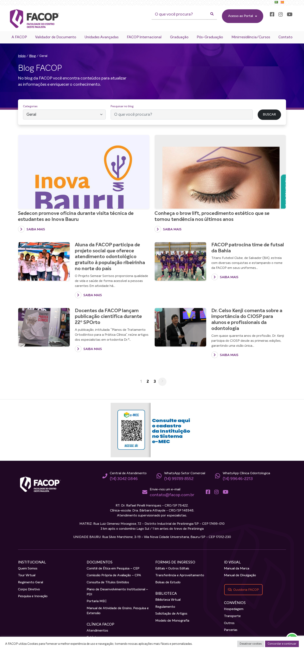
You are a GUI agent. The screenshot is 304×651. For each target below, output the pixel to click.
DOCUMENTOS (100, 562)
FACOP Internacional (144, 37)
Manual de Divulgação (240, 575)
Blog (32, 56)
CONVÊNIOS (235, 603)
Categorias (30, 106)
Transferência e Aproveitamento (179, 575)
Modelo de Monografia (172, 620)
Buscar (262, 106)
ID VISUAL (232, 562)
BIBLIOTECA (166, 594)
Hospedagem (233, 609)
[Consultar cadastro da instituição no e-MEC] (152, 430)
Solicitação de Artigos (171, 613)
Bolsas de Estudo (168, 582)
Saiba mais (35, 229)
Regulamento (165, 607)
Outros (229, 623)
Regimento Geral (30, 582)
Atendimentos (97, 630)
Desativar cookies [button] (251, 644)
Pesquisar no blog (122, 106)
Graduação (179, 37)
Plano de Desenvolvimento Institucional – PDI (117, 592)
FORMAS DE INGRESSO (175, 562)
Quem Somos (27, 568)
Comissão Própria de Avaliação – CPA (114, 575)
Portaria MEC (97, 601)
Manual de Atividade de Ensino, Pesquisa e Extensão (118, 611)
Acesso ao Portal (240, 16)
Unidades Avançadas (101, 37)
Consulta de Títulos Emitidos (108, 582)
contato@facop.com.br (172, 495)
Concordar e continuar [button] (282, 644)
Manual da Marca (236, 568)
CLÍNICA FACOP (100, 624)
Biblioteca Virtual (168, 600)
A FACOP (19, 37)
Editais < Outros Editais (172, 568)
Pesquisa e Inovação (33, 596)
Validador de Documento (55, 37)
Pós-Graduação (210, 37)
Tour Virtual (26, 575)
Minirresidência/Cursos (250, 37)
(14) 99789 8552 (179, 479)
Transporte (232, 616)
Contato (285, 37)
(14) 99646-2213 (238, 479)
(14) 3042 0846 (124, 479)
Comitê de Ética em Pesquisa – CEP (113, 568)
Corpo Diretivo (29, 589)
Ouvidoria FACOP (246, 589)
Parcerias (230, 630)
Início (22, 56)
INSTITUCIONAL (32, 562)
